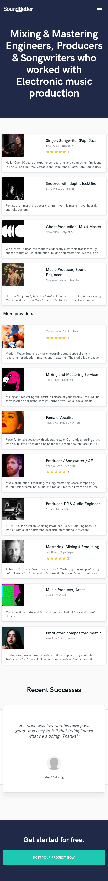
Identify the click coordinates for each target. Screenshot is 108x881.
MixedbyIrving (54, 777)
